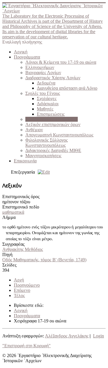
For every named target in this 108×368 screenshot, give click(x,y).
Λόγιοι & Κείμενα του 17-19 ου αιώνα (60, 62)
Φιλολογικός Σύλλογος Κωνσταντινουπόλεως (46, 143)
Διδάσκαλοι (47, 103)
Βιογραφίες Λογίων (43, 72)
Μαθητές (45, 108)
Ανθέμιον (34, 129)
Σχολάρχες (46, 98)
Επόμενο (22, 290)
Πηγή (7, 254)
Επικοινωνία (25, 160)
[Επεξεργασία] (42, 172)
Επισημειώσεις (51, 114)
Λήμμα (9, 217)
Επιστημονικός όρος (20, 196)
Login (98, 335)
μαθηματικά (13, 212)
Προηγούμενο (27, 285)
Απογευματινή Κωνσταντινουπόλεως (59, 134)
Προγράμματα (27, 57)
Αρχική (20, 51)
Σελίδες (9, 264)
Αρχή (19, 279)
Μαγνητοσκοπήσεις (43, 155)
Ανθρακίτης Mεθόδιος (22, 249)
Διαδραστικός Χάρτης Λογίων (52, 77)
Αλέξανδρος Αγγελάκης (66, 335)
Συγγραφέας (13, 244)
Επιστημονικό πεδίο (20, 206)
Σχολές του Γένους (42, 93)
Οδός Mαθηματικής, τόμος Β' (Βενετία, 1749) (44, 259)
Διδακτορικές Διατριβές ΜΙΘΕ (53, 150)
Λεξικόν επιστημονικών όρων (52, 124)
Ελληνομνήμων (39, 67)
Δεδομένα (46, 82)
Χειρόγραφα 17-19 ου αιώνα (51, 119)
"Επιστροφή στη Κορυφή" (26, 345)
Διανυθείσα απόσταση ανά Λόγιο (67, 88)
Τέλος (19, 295)
